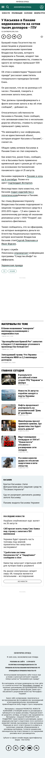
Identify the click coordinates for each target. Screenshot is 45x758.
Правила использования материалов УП (22, 668)
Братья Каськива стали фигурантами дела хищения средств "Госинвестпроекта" (22, 487)
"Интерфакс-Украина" (31, 685)
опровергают (21, 253)
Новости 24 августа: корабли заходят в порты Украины (28, 393)
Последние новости (13, 516)
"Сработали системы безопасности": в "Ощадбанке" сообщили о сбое (19, 555)
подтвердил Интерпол (20, 182)
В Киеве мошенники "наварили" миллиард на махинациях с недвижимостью (17, 331)
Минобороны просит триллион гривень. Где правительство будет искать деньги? (30, 425)
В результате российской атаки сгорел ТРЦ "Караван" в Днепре (30, 379)
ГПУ (4, 271)
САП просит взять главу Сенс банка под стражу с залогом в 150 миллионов (21, 531)
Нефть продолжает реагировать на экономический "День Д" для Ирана (29, 409)
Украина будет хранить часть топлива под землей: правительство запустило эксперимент (18, 543)
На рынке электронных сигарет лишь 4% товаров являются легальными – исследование (20, 574)
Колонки (28, 13)
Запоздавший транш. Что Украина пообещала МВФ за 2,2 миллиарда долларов (19, 357)
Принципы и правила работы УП (22, 671)
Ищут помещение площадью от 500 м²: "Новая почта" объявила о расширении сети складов (29, 443)
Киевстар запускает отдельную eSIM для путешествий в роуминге (22, 564)
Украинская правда (12, 265)
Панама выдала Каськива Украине (21, 502)
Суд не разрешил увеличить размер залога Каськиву (22, 496)
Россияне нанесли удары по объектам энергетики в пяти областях (28, 462)
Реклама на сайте (17, 662)
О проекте (31, 662)
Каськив (12, 271)
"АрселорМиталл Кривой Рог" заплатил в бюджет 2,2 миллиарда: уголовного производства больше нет (21, 344)
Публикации (17, 13)
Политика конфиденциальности (22, 665)
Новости (6, 13)
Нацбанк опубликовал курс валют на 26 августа (21, 522)
